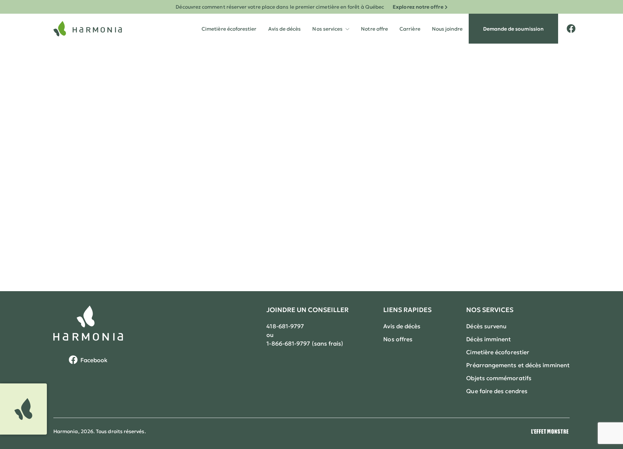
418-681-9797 (285, 326)
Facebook (94, 360)
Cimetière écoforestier (229, 29)
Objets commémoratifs (498, 378)
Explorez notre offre (418, 7)
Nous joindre (447, 29)
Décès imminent (488, 339)
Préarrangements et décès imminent (518, 365)
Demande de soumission (513, 29)
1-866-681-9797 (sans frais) (304, 343)
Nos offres (397, 339)
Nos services (330, 23)
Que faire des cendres (496, 391)
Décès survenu (486, 326)
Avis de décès (284, 29)
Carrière (409, 29)
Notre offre (374, 29)
